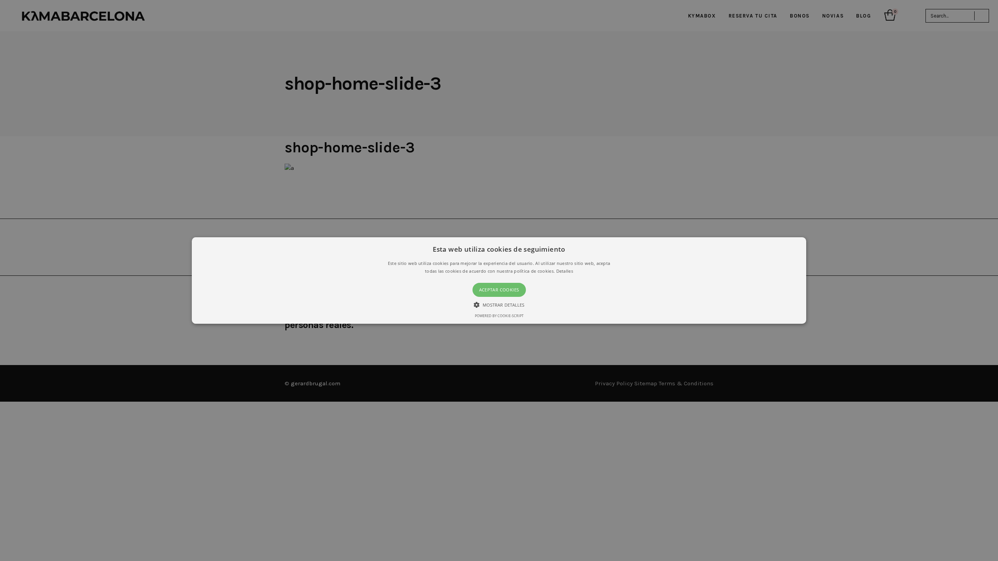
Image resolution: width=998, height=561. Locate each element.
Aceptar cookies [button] (499, 290)
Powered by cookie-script (499, 315)
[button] (499, 280)
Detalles (564, 271)
